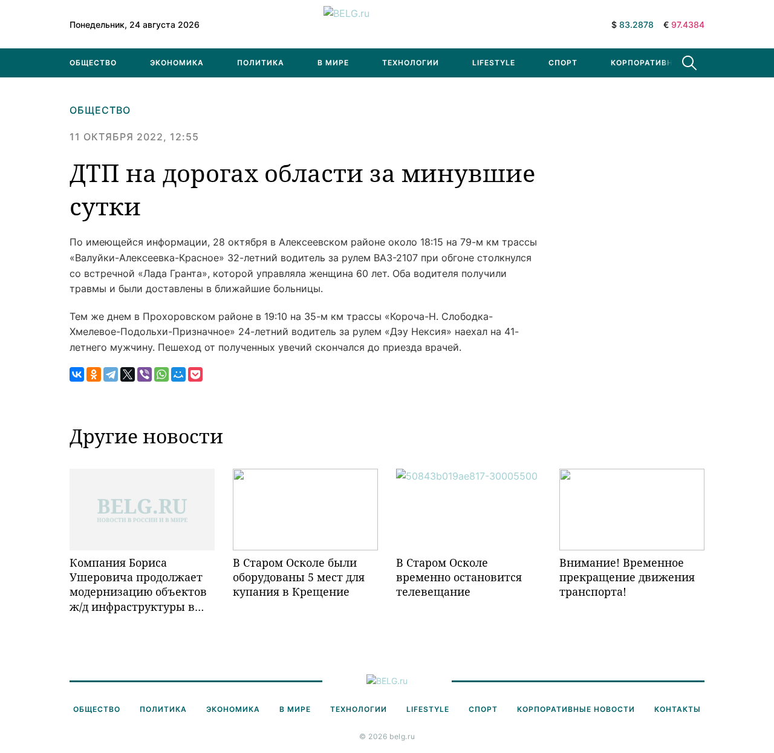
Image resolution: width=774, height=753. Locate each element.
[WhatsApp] (161, 374)
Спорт (562, 62)
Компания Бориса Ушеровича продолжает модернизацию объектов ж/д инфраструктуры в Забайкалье (138, 584)
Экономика (177, 62)
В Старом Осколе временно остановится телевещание (459, 577)
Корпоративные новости (670, 62)
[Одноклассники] (93, 374)
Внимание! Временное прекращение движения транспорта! (627, 577)
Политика (260, 62)
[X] (127, 374)
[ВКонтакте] (77, 374)
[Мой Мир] (178, 374)
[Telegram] (110, 374)
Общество (93, 62)
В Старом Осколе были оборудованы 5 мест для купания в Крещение (299, 577)
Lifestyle (493, 62)
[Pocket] (195, 374)
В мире (333, 62)
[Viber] (144, 374)
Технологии (410, 62)
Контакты (677, 709)
